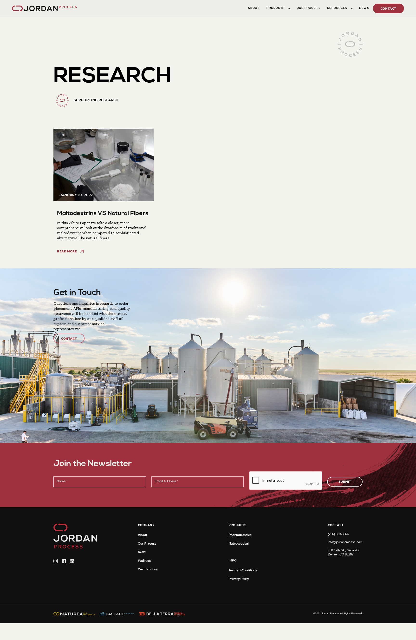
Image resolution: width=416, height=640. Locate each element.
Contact (69, 339)
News (142, 552)
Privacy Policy (239, 579)
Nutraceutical (239, 543)
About (142, 535)
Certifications (148, 569)
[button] (278, 8)
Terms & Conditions (243, 570)
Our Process (147, 543)
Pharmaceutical (240, 535)
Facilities (144, 560)
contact (388, 9)
